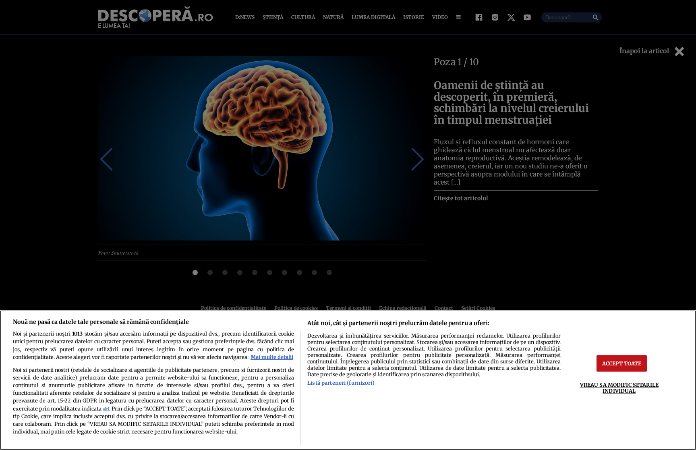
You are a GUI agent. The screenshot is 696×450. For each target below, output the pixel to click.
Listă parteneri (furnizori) (340, 382)
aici (106, 409)
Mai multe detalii (272, 357)
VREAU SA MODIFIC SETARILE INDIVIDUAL (619, 387)
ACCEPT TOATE (622, 363)
